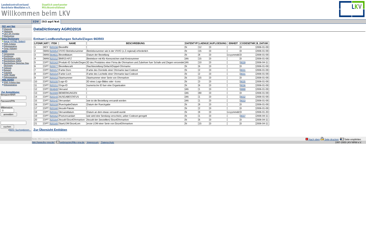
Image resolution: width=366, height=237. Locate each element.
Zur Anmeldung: (10, 92)
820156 (54, 47)
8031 (242, 70)
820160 (54, 108)
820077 (54, 66)
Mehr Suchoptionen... (20, 130)
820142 (54, 100)
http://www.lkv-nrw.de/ (43, 142)
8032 (242, 96)
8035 (242, 81)
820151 (54, 85)
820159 (54, 104)
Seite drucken (331, 139)
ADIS (4, 51)
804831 (54, 54)
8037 (242, 116)
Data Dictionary (10, 38)
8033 (242, 100)
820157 (54, 70)
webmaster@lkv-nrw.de (71, 142)
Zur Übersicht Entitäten (50, 129)
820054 (54, 51)
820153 (54, 77)
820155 (54, 81)
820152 (54, 58)
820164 (54, 119)
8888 (242, 89)
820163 (54, 62)
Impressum (92, 142)
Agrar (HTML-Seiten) (14, 41)
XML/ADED (8, 80)
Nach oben (314, 139)
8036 (242, 85)
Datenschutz (107, 142)
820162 (54, 116)
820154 (54, 74)
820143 (54, 96)
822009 (54, 93)
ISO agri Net (8, 26)
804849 (54, 89)
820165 (54, 123)
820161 (54, 112)
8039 (242, 62)
